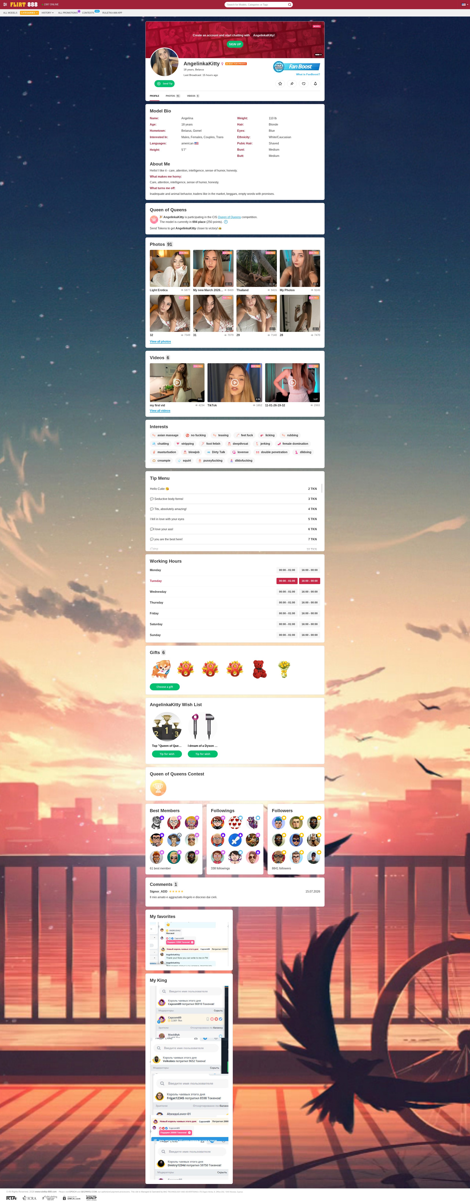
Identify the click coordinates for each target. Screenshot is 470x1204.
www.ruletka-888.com (46, 1191)
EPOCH (73, 1192)
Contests (88, 13)
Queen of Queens (229, 217)
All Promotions (68, 13)
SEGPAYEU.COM (89, 1192)
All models (10, 13)
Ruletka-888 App (112, 13)
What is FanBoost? (308, 74)
